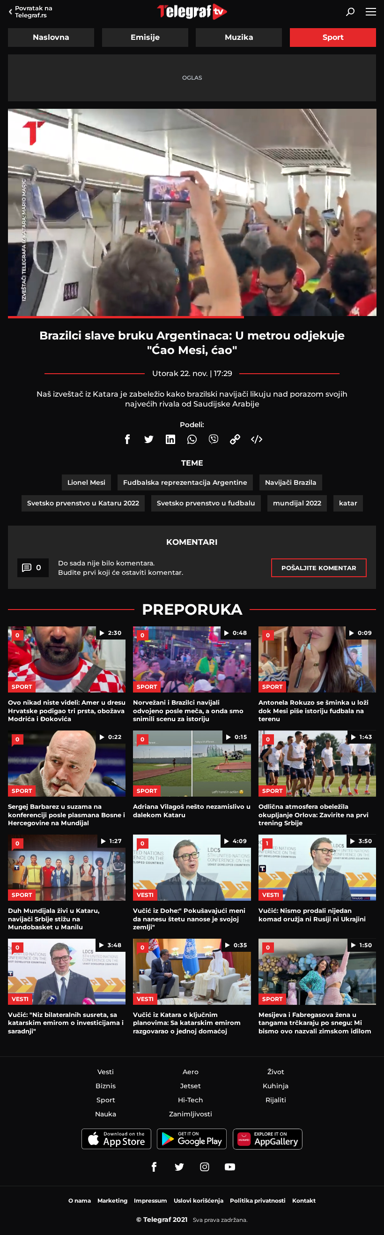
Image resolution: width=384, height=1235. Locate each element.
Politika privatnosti (258, 1200)
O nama (79, 1200)
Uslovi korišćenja (198, 1200)
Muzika (239, 37)
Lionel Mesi (86, 482)
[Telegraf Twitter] (179, 1167)
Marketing (112, 1200)
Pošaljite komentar (318, 568)
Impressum (150, 1200)
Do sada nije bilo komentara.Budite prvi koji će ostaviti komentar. (120, 568)
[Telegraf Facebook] (154, 1167)
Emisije (145, 37)
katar (348, 503)
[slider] (192, 317)
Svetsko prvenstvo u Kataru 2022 (83, 503)
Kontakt (304, 1200)
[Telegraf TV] (230, 1167)
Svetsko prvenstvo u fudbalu (206, 503)
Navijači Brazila (291, 482)
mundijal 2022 (297, 503)
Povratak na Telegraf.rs (33, 11)
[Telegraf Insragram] (204, 1167)
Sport (333, 37)
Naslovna (51, 37)
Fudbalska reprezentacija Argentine (185, 482)
